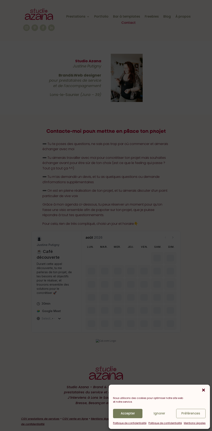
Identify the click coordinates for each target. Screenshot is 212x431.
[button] (203, 390)
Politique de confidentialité (129, 423)
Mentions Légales (195, 423)
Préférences (190, 413)
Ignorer (159, 413)
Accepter (128, 413)
